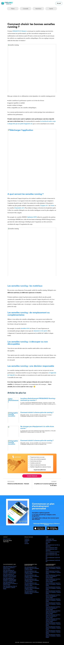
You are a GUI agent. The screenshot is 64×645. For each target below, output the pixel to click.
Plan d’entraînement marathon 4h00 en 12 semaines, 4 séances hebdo (53, 620)
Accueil (59, 3)
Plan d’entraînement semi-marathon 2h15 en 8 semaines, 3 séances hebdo (32, 592)
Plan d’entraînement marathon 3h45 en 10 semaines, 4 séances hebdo (53, 596)
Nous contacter (6, 539)
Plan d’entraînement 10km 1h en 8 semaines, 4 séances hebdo (10, 588)
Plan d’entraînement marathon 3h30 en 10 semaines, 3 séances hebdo (53, 576)
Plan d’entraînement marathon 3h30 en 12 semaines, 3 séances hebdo (53, 584)
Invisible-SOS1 (25, 328)
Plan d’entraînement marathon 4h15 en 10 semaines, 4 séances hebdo (53, 628)
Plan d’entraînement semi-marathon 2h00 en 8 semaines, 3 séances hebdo (32, 584)
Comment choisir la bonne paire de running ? (36, 412)
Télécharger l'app (50, 539)
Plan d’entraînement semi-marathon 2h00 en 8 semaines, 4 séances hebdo (32, 588)
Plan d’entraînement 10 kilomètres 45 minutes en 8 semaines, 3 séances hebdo (9, 576)
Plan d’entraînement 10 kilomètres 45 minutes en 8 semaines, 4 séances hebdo (9, 580)
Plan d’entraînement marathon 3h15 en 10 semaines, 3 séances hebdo (53, 569)
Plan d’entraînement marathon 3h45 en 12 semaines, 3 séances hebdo (53, 600)
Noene (52, 205)
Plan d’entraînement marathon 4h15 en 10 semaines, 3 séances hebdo (53, 624)
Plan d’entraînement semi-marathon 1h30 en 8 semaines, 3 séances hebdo (32, 569)
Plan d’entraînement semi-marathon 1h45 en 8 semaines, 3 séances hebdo (32, 576)
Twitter (26, 542)
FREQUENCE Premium (51, 540)
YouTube (27, 543)
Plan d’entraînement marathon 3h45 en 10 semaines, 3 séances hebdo (53, 592)
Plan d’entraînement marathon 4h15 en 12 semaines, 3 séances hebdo (53, 632)
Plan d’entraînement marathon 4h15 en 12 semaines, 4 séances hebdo (53, 636)
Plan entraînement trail (51, 553)
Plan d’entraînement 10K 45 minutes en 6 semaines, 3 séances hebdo (9, 568)
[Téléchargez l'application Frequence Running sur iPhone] (38, 529)
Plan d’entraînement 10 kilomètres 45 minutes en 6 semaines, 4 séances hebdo (9, 572)
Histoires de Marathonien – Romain (18, 483)
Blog (47, 543)
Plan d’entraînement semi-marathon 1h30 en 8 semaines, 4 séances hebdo (32, 572)
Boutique (48, 542)
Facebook (27, 539)
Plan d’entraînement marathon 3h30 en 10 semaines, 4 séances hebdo (53, 580)
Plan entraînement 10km (51, 548)
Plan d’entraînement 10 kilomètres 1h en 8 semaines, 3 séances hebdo (10, 584)
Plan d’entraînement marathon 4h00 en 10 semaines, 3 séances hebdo (53, 608)
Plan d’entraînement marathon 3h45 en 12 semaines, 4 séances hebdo (53, 604)
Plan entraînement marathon (52, 552)
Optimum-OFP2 (32, 217)
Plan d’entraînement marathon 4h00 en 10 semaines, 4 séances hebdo (53, 612)
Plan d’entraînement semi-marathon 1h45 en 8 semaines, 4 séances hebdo (32, 580)
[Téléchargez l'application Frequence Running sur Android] (51, 529)
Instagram (27, 540)
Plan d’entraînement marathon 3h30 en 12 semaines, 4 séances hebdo (53, 588)
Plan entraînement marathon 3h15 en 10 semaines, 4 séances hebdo (53, 572)
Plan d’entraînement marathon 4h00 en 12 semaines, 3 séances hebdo (53, 616)
